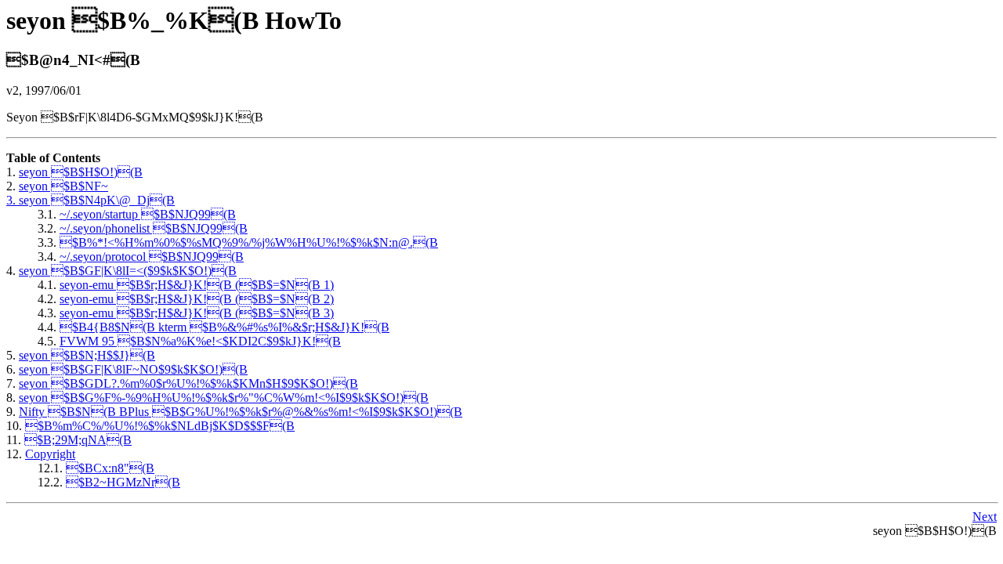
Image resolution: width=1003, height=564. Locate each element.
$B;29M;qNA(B (78, 439)
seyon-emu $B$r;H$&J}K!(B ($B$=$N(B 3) (197, 313)
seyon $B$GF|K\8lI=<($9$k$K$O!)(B (128, 270)
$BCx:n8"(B (110, 468)
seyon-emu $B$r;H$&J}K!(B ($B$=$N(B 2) (197, 299)
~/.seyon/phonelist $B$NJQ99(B (154, 228)
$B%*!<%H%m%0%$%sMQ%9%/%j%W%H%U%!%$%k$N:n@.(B (249, 242)
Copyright (50, 454)
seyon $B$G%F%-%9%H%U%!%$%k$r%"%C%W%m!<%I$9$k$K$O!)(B (224, 397)
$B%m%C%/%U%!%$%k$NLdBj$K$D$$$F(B (160, 425)
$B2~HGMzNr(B (123, 482)
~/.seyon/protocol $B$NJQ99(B (152, 256)
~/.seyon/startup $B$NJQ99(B (148, 214)
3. (12, 200)
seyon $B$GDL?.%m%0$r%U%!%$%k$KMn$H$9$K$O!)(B (188, 383)
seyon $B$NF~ (63, 186)
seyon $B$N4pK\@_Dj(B (97, 200)
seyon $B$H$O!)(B (81, 172)
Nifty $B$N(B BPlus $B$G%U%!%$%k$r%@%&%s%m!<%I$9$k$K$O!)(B (240, 411)
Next (984, 516)
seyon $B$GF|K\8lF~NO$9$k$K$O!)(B (133, 369)
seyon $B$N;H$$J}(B (87, 355)
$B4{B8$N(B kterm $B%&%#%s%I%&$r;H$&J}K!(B (224, 327)
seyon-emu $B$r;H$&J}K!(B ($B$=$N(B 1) (197, 284)
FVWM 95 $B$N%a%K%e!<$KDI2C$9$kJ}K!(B (200, 341)
